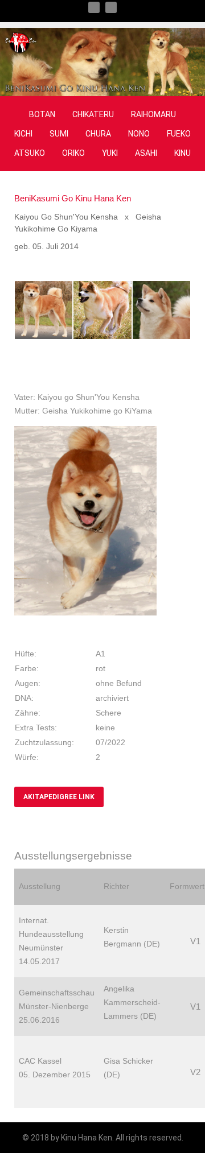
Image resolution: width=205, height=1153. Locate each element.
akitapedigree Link (59, 797)
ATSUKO (29, 153)
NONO (139, 133)
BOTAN (42, 114)
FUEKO (179, 133)
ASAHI (146, 153)
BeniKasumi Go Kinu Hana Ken (72, 198)
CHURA (98, 133)
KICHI (23, 133)
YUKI (110, 153)
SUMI (59, 133)
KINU (182, 153)
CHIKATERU (93, 114)
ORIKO (73, 153)
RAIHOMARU (153, 114)
